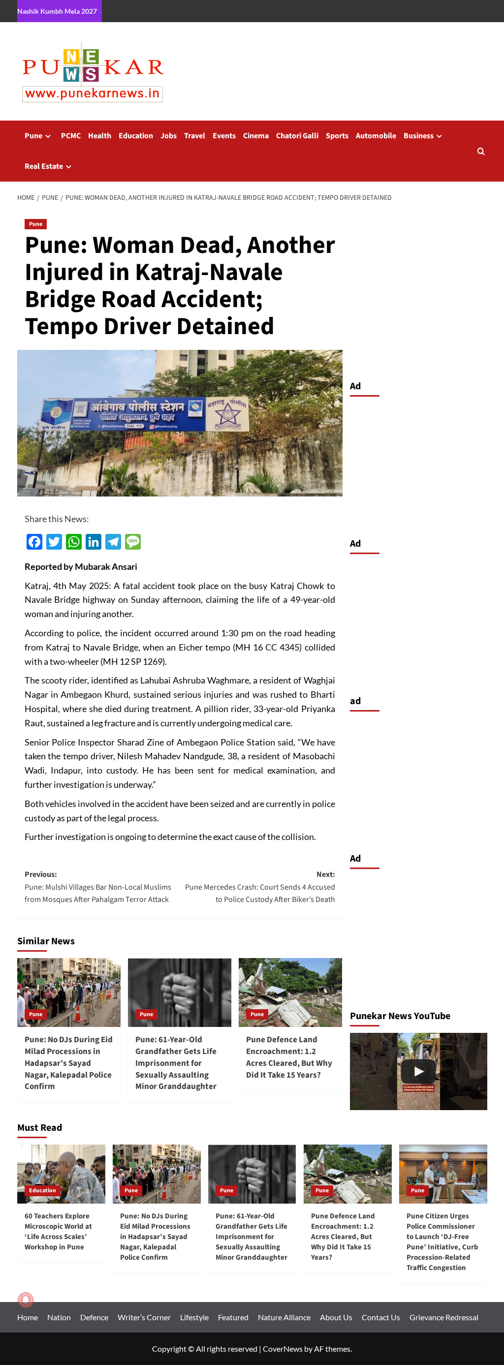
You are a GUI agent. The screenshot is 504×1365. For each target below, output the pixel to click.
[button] (481, 151)
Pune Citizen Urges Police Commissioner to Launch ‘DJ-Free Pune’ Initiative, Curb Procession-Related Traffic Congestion (442, 1242)
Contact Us (381, 1317)
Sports (337, 135)
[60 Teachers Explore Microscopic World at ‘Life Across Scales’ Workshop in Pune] (61, 1174)
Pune (33, 135)
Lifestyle (194, 1317)
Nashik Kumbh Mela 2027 (57, 11)
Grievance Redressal (444, 1317)
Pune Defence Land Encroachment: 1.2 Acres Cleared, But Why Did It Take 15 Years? (289, 1057)
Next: (260, 887)
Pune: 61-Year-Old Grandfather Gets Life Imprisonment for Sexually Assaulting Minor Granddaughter (176, 1063)
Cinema (256, 135)
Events (224, 135)
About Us (336, 1317)
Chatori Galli (297, 135)
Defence (94, 1317)
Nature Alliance (284, 1317)
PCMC (71, 135)
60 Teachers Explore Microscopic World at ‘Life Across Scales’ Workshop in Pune (58, 1231)
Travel (194, 135)
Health (99, 135)
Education (136, 135)
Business (419, 135)
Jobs (168, 135)
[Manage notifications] (25, 1300)
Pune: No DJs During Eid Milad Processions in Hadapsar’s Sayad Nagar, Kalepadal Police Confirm (69, 1063)
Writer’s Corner (144, 1317)
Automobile (376, 135)
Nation (59, 1317)
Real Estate (44, 166)
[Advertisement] (418, 464)
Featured (233, 1317)
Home (27, 1317)
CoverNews (283, 1348)
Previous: (98, 887)
